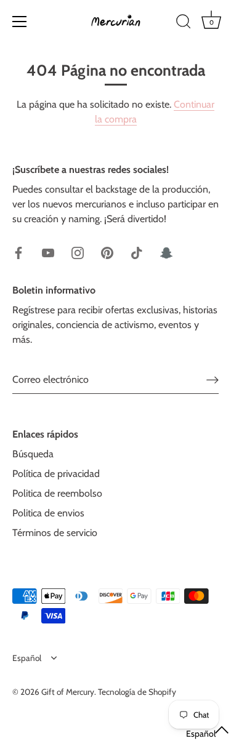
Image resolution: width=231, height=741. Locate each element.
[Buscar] (183, 23)
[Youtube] (48, 252)
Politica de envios (48, 513)
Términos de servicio (54, 533)
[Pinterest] (107, 252)
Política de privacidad (56, 473)
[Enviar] (212, 379)
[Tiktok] (137, 252)
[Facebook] (18, 252)
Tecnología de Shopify (137, 692)
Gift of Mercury (67, 692)
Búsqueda (33, 454)
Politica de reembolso (57, 493)
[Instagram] (77, 252)
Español (26, 658)
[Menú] (19, 21)
